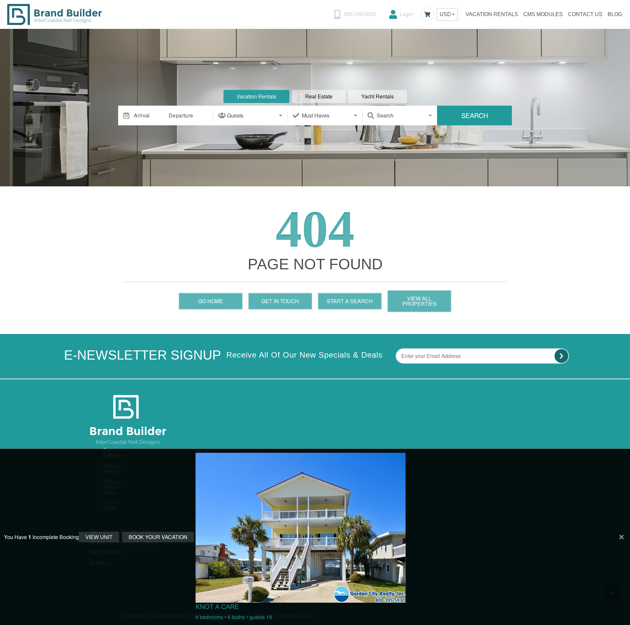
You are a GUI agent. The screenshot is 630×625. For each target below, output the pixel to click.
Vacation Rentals (492, 14)
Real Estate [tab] (318, 96)
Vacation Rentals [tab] (256, 96)
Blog (615, 14)
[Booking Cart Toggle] (427, 14)
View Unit (99, 537)
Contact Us (585, 14)
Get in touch (280, 301)
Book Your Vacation (158, 537)
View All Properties (419, 301)
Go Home (210, 301)
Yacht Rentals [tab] (377, 96)
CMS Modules (543, 14)
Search (474, 115)
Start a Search (350, 301)
